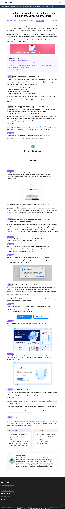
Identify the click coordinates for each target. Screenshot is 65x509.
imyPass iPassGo (11, 287)
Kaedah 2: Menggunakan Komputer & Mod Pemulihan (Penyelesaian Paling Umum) (31, 65)
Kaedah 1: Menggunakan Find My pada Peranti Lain (23, 63)
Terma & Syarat (13, 507)
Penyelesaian (12, 6)
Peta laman (30, 507)
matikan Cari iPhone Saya (35, 126)
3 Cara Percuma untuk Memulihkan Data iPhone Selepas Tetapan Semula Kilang (19, 445)
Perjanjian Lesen (22, 507)
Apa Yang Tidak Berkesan (17, 69)
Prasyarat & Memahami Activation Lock (20, 60)
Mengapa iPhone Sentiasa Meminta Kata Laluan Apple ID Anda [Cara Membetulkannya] (18, 435)
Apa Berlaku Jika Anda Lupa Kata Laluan (20, 67)
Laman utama (4, 6)
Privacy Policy (44, 508)
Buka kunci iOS (20, 6)
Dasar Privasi (4, 507)
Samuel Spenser (21, 455)
